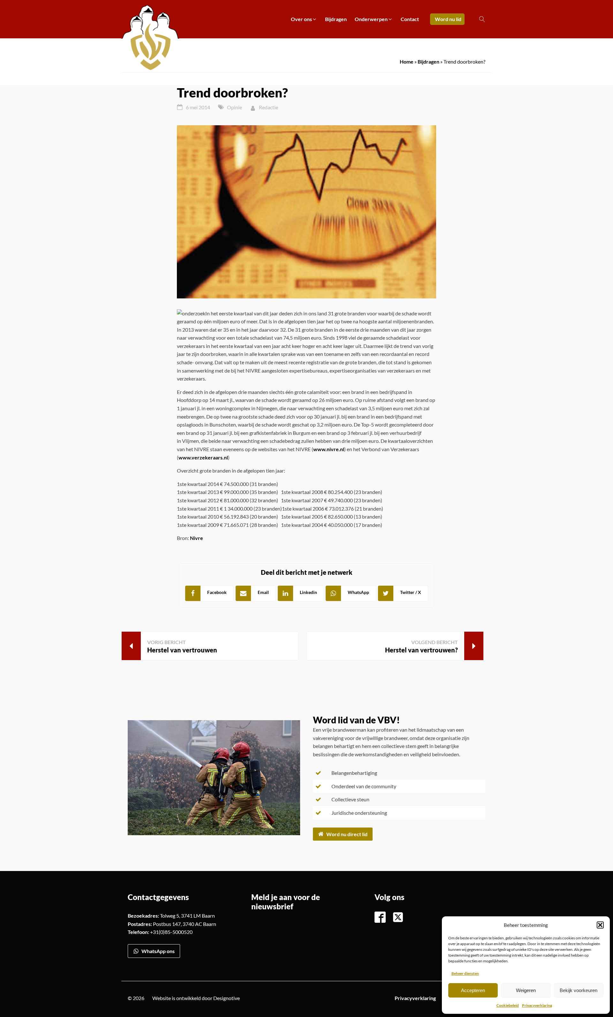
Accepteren (473, 990)
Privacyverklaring (537, 1005)
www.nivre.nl (328, 449)
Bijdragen (428, 61)
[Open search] (482, 19)
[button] (600, 925)
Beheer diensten (465, 973)
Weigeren (526, 990)
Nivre (196, 538)
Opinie (234, 107)
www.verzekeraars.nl (203, 457)
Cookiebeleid (507, 1005)
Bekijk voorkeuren (578, 990)
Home (406, 61)
